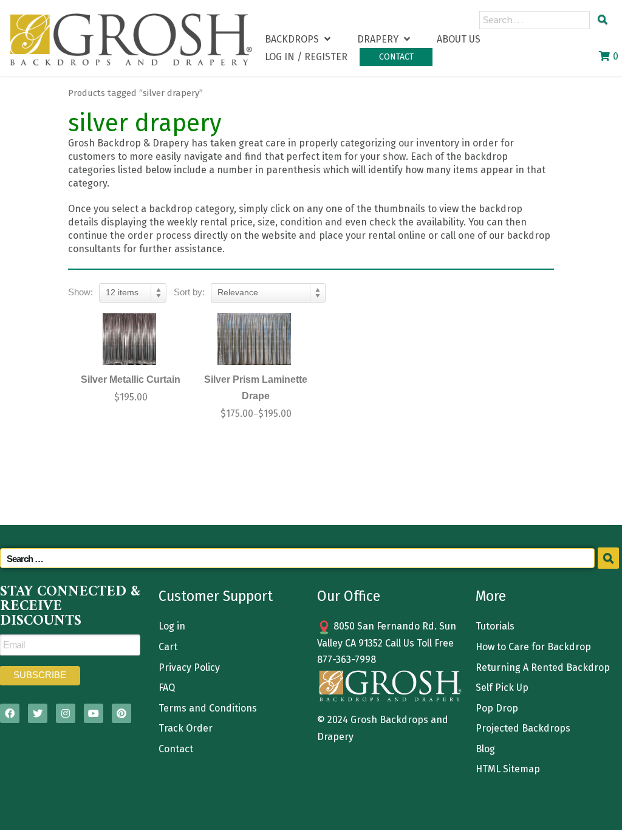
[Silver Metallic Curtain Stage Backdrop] (129, 339)
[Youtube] (93, 713)
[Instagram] (65, 713)
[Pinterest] (121, 713)
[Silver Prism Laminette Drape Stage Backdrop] (254, 339)
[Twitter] (37, 713)
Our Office (348, 596)
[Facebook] (9, 713)
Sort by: (189, 292)
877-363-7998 (346, 659)
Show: (80, 292)
